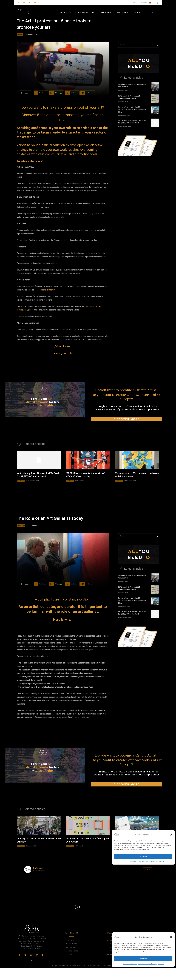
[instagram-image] (34, 885)
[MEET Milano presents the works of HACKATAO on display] (88, 460)
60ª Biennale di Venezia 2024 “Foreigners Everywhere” (129, 97)
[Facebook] (19, 3)
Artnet (98, 306)
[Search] (156, 45)
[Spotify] (35, 3)
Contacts (161, 964)
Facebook (38, 289)
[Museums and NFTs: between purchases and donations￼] (137, 460)
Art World (20, 481)
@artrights (38, 868)
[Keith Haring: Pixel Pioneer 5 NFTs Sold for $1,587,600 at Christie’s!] (155, 123)
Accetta (143, 958)
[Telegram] (42, 955)
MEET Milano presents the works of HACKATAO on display (85, 475)
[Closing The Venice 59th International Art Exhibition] (155, 86)
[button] (171, 937)
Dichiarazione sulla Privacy (147, 964)
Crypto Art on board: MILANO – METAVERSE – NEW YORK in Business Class (132, 109)
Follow (147, 869)
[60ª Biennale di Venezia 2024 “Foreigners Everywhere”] (155, 98)
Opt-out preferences (130, 964)
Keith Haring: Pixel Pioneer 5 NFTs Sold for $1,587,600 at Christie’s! (132, 121)
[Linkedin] (29, 3)
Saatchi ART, (90, 306)
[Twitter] (31, 960)
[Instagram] (24, 3)
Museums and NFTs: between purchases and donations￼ (137, 475)
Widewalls (23, 309)
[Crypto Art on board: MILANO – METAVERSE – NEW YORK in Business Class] (155, 110)
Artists (20, 34)
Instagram (51, 289)
